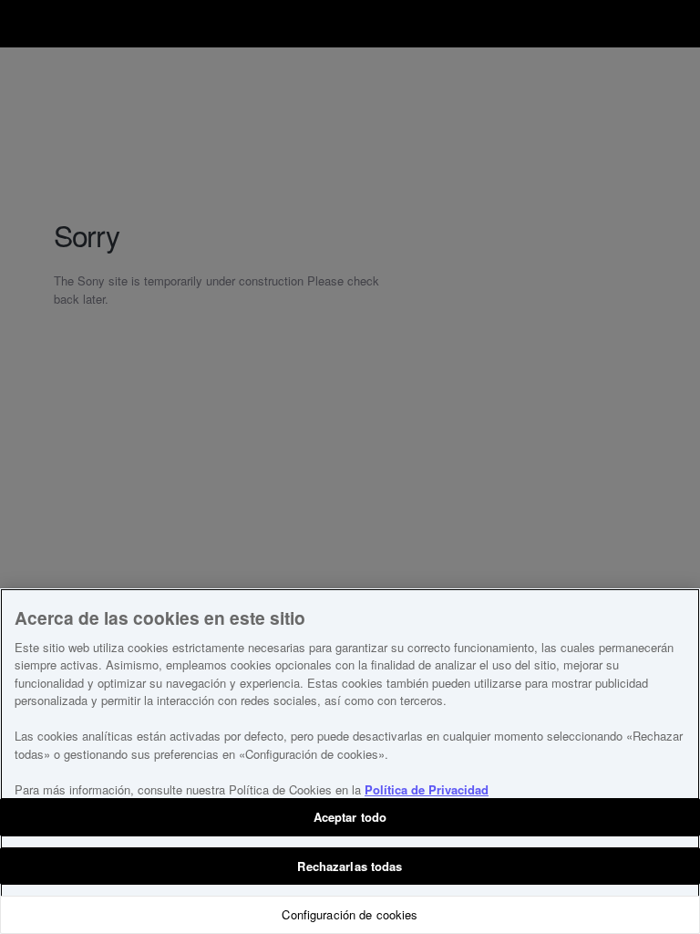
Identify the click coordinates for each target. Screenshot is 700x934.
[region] (350, 761)
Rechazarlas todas (349, 866)
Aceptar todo (350, 816)
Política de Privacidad (427, 789)
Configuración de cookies (349, 914)
